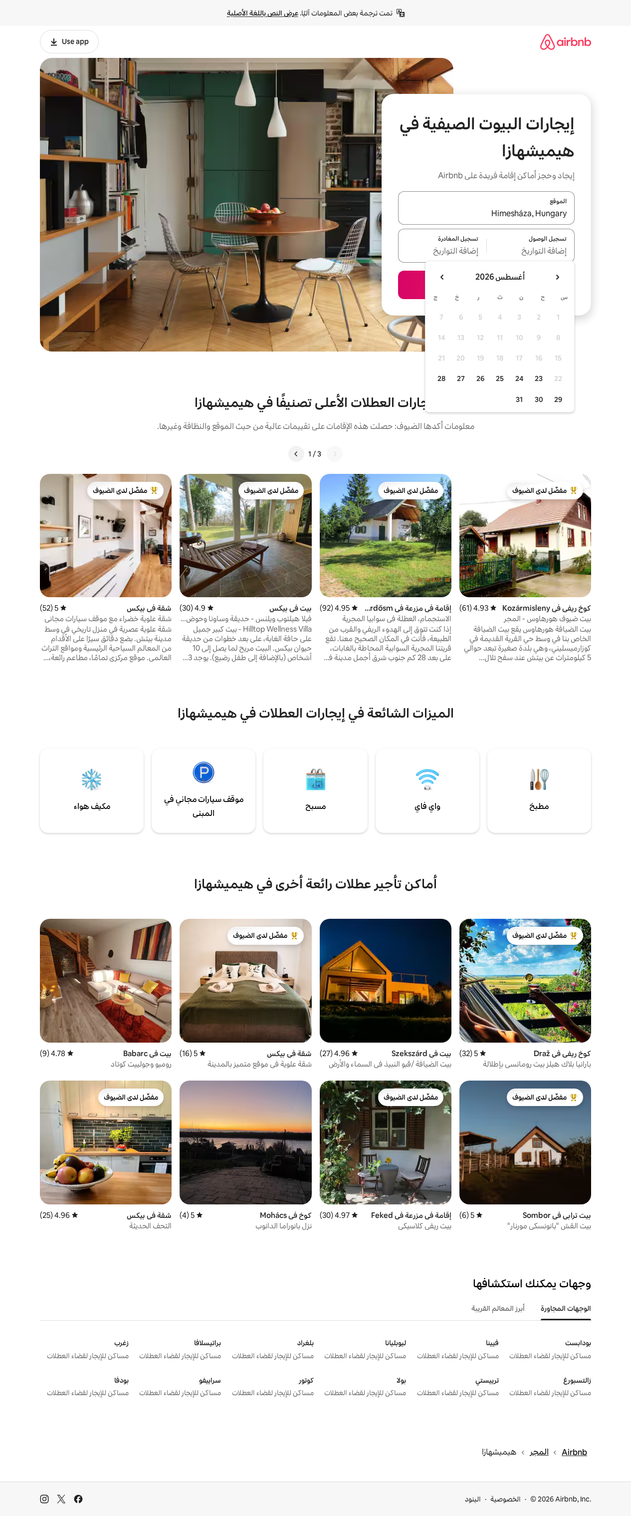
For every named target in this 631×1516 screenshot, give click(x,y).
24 (519, 378)
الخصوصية (505, 1499)
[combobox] (486, 214)
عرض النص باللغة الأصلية (262, 12)
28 (441, 378)
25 (500, 378)
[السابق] (335, 454)
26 (480, 378)
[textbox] (531, 252)
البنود (473, 1499)
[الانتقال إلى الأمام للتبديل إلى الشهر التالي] (442, 277)
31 (519, 399)
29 (558, 399)
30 (539, 399)
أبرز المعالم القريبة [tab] (498, 1308)
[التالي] (296, 454)
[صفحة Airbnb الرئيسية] (565, 41)
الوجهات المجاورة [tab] (566, 1308)
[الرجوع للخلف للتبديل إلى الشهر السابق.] (557, 277)
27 (461, 378)
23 (539, 378)
